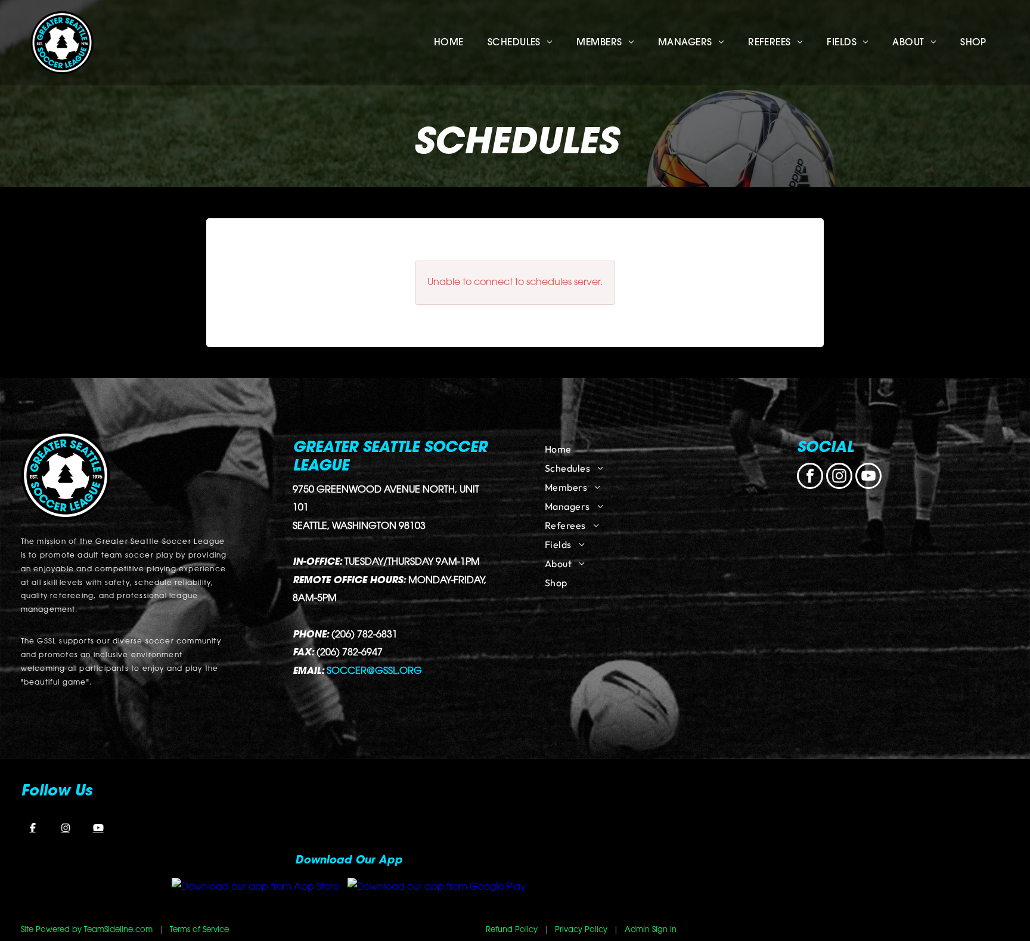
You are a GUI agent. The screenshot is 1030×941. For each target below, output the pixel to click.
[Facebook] (33, 828)
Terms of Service (199, 930)
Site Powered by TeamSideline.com (87, 930)
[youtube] (868, 477)
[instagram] (839, 477)
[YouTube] (98, 828)
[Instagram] (65, 828)
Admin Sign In (651, 930)
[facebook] (810, 477)
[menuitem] (449, 42)
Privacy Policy (581, 930)
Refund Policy (512, 930)
